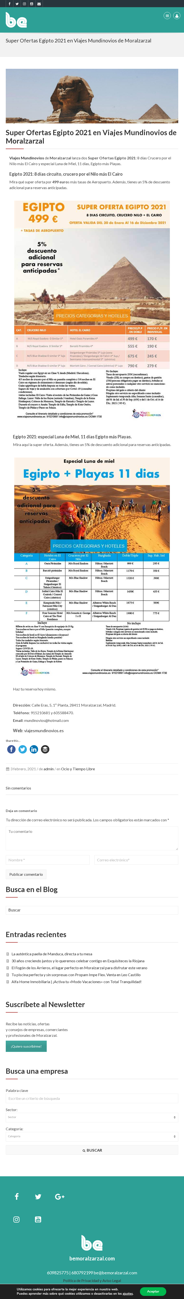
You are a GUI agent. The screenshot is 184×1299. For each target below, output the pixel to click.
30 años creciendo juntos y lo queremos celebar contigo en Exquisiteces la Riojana (78, 960)
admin (49, 768)
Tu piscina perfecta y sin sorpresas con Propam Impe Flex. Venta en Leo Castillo (76, 974)
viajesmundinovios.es (43, 730)
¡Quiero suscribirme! (26, 1046)
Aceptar (153, 1291)
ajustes (128, 1294)
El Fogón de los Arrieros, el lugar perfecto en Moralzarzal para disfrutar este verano (79, 967)
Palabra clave (17, 1090)
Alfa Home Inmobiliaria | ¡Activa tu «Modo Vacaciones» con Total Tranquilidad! (77, 981)
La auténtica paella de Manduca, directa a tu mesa (52, 953)
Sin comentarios (18, 788)
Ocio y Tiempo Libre (78, 768)
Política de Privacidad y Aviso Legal (92, 1280)
